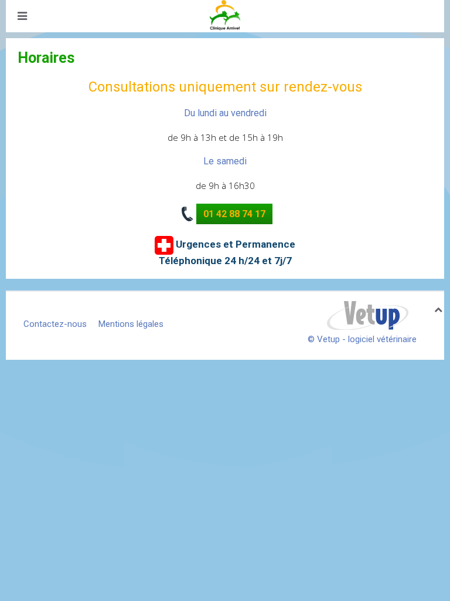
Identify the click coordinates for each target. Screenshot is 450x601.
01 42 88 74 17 (234, 214)
